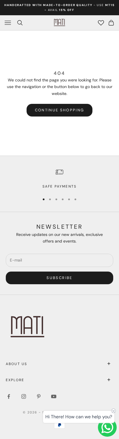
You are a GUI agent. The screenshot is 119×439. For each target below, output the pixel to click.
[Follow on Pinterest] (39, 396)
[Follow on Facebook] (9, 396)
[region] (59, 178)
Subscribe (59, 277)
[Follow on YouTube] (54, 396)
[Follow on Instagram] (24, 396)
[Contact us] (107, 427)
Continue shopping (59, 110)
